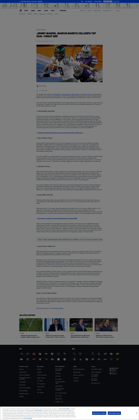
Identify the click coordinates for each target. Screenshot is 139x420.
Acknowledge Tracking (114, 413)
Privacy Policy (38, 410)
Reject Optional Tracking (99, 413)
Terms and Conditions (64, 408)
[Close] (136, 413)
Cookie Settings (28, 418)
